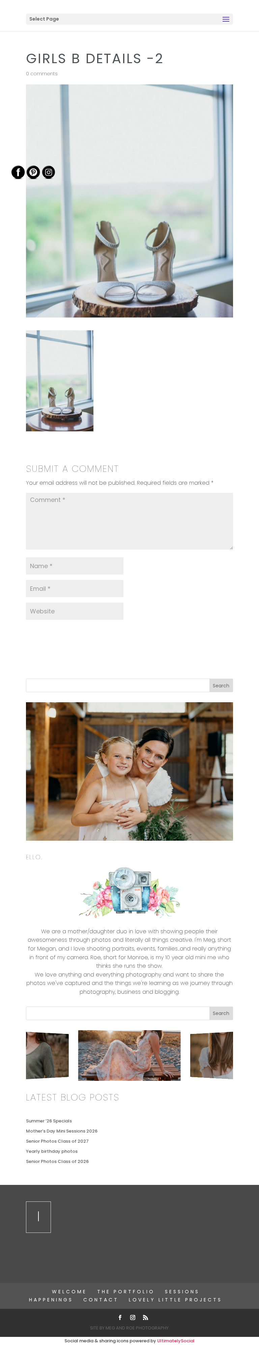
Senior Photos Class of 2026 (57, 1161)
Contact (101, 1299)
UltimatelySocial (176, 1341)
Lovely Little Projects (175, 1299)
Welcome (69, 1291)
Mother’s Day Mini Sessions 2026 (61, 1131)
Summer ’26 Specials (49, 1121)
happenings (51, 1299)
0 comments (42, 73)
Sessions (182, 1291)
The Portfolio (126, 1291)
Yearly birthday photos (52, 1151)
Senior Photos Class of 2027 (57, 1141)
